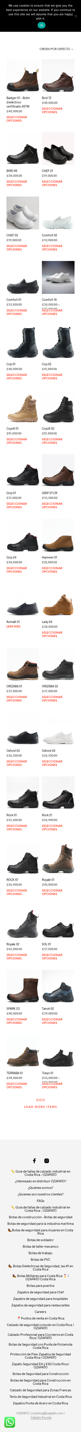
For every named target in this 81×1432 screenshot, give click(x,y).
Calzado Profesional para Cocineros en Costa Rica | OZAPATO (40, 1336)
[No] (75, 16)
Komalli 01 (13, 622)
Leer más (13, 626)
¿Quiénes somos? (40, 1188)
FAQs (40, 1201)
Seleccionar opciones (16, 119)
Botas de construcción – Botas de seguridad (40, 1217)
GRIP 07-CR (49, 493)
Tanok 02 (48, 1008)
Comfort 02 (49, 235)
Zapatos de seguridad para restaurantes (40, 1305)
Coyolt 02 (48, 428)
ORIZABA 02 (50, 686)
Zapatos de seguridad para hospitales (40, 1299)
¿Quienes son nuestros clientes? (41, 1194)
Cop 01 (11, 364)
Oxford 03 (13, 751)
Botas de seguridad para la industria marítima (40, 1223)
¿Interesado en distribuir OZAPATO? (40, 1181)
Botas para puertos (40, 1285)
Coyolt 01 (12, 428)
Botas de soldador (40, 1240)
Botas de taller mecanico (41, 1246)
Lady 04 (47, 622)
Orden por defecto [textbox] (55, 49)
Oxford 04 (48, 751)
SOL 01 (46, 944)
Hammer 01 (49, 557)
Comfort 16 (49, 299)
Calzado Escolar (41, 1417)
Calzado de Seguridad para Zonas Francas (40, 1390)
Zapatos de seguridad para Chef (40, 1292)
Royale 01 (48, 880)
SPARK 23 (13, 1008)
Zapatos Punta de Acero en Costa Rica (40, 1403)
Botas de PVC (40, 1259)
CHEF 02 (12, 235)
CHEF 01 (47, 171)
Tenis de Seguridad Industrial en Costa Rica (41, 1396)
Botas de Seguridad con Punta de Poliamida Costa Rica (40, 1346)
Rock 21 (47, 815)
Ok (42, 25)
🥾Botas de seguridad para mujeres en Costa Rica (40, 1231)
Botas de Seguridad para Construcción (41, 1374)
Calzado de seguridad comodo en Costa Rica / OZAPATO (40, 1326)
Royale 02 (12, 944)
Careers (40, 1312)
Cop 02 (46, 364)
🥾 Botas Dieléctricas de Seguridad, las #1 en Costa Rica (40, 1267)
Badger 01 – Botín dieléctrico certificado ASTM (18, 102)
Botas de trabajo (40, 1253)
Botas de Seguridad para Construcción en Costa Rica (40, 1381)
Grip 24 (11, 557)
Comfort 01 (13, 299)
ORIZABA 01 (14, 686)
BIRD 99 (11, 171)
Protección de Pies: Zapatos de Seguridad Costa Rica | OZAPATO (40, 1355)
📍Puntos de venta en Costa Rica (40, 1318)
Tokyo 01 (47, 1073)
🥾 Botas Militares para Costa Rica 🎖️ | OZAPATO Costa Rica (40, 1277)
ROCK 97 (12, 880)
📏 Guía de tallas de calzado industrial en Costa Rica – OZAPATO (40, 1172)
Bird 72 (46, 98)
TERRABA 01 (14, 1073)
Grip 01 (11, 493)
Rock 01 (11, 815)
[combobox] (54, 49)
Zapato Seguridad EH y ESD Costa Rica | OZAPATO (40, 1365)
